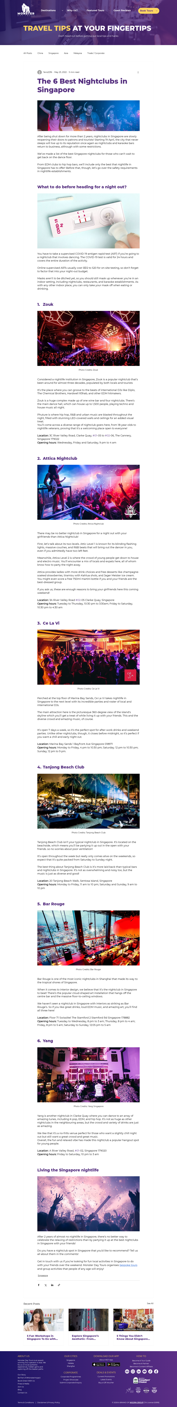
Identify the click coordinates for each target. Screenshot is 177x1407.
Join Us (21, 1387)
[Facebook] (156, 1371)
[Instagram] (133, 1371)
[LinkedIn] (139, 1371)
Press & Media (23, 1384)
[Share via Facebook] (38, 1285)
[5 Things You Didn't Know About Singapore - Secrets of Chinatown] (133, 1320)
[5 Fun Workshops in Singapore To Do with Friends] (44, 1320)
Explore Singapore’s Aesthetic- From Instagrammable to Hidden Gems (85, 1337)
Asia (66, 53)
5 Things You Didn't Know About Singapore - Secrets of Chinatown (133, 1337)
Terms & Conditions (26, 1402)
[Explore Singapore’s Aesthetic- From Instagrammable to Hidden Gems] (89, 1320)
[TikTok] (150, 1371)
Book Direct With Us (26, 1381)
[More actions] (138, 72)
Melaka (71, 1363)
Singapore (53, 53)
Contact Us (22, 1393)
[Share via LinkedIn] (52, 1285)
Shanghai (71, 1366)
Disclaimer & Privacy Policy (48, 1402)
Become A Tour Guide (141, 1361)
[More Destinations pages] (62, 10)
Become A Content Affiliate (141, 1367)
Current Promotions (106, 1376)
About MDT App (106, 1360)
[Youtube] (144, 1371)
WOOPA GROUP (137, 1402)
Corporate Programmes (71, 1377)
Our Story (22, 1375)
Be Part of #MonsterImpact (29, 1378)
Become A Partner (141, 1363)
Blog (20, 1390)
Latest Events (106, 1380)
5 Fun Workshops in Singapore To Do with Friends (41, 1337)
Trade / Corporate (95, 53)
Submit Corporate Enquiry (71, 1383)
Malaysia (78, 53)
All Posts (28, 53)
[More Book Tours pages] (156, 10)
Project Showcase (70, 1380)
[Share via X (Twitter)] (45, 1285)
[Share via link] (59, 1285)
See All (150, 1303)
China (40, 53)
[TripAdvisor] (127, 1371)
